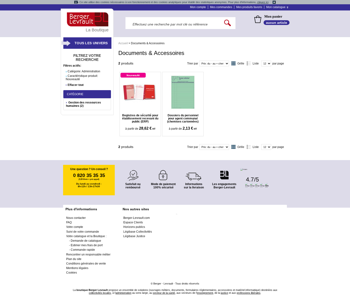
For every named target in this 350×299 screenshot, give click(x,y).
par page (278, 63)
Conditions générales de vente (86, 263)
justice (224, 292)
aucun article (276, 23)
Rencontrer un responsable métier (88, 254)
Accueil (123, 43)
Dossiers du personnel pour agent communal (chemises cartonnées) (183, 118)
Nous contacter (76, 218)
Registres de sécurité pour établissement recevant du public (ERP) (140, 118)
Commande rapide (83, 249)
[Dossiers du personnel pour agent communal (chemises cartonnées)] (182, 92)
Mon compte (198, 7)
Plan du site (73, 259)
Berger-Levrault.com (136, 218)
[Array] (140, 92)
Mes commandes (221, 7)
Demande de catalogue (86, 240)
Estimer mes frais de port (87, 245)
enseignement (205, 292)
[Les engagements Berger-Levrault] (224, 172)
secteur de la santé (164, 292)
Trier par (192, 63)
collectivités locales (100, 292)
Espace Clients (133, 222)
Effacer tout (76, 85)
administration (123, 292)
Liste (256, 63)
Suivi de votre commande (82, 231)
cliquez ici (262, 2)
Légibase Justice (134, 236)
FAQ (69, 222)
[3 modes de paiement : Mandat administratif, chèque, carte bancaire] (163, 173)
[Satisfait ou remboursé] (133, 172)
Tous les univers (91, 43)
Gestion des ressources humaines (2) (83, 104)
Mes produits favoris (249, 7)
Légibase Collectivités (137, 231)
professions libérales (248, 292)
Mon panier (273, 16)
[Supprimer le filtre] (66, 71)
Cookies (71, 272)
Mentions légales (77, 268)
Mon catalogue (275, 7)
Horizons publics (134, 227)
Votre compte (74, 227)
